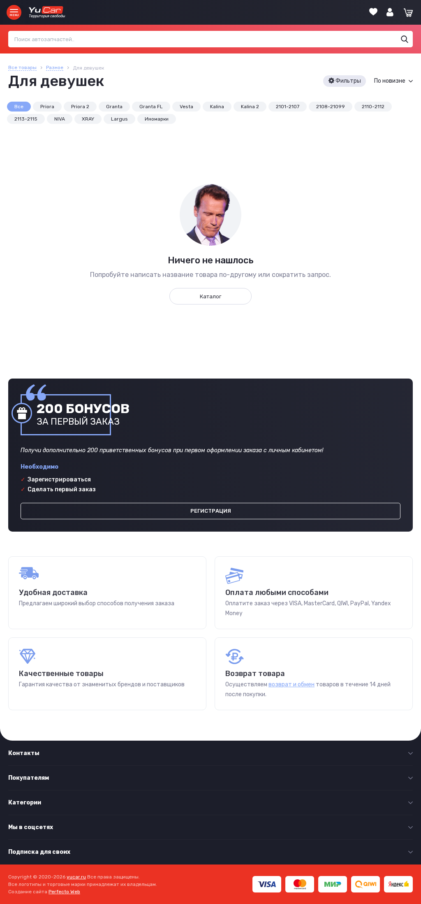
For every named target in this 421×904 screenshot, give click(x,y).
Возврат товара (255, 673)
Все (18, 106)
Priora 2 (80, 106)
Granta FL (151, 106)
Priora (47, 106)
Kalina (217, 106)
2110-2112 (373, 106)
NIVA (59, 119)
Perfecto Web (64, 892)
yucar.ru (76, 877)
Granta (114, 106)
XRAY (88, 119)
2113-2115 (25, 119)
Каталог (210, 296)
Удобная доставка (53, 592)
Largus (119, 119)
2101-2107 (287, 106)
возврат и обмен (291, 684)
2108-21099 (330, 106)
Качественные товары (61, 673)
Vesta (186, 106)
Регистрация (210, 511)
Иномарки (157, 119)
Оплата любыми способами (276, 592)
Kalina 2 (250, 106)
